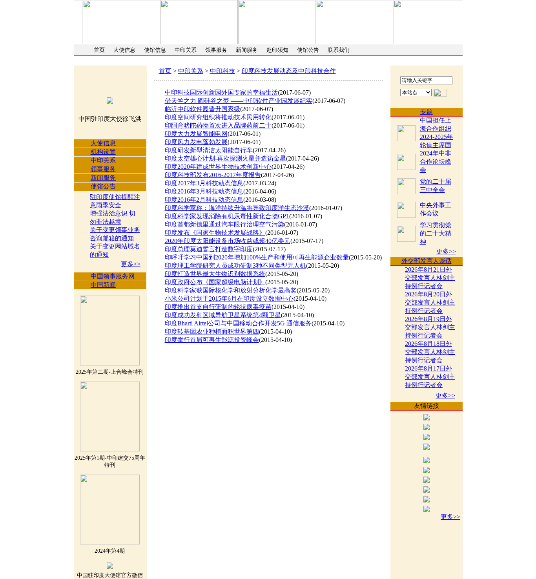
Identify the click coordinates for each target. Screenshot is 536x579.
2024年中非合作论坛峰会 (435, 161)
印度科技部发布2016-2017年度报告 (213, 175)
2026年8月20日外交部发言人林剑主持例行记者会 (430, 302)
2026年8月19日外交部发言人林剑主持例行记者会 (430, 327)
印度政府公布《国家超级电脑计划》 (215, 282)
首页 (99, 50)
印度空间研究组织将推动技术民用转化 (218, 117)
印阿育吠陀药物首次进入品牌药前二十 (218, 125)
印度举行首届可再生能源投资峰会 (212, 339)
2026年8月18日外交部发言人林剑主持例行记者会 (430, 351)
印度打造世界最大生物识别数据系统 (215, 273)
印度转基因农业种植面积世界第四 (212, 331)
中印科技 (222, 71)
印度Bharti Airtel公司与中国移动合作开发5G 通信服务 (238, 323)
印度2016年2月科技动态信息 (204, 199)
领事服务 (216, 50)
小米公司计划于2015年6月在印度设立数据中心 (229, 298)
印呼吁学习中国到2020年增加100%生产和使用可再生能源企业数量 (257, 257)
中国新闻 (103, 284)
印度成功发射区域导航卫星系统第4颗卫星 (223, 315)
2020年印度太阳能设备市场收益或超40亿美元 (227, 240)
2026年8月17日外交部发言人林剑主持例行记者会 (430, 376)
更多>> (130, 264)
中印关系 (186, 50)
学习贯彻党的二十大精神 (435, 233)
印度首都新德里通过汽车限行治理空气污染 (224, 224)
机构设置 (103, 151)
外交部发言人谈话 (426, 261)
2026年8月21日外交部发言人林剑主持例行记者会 (430, 277)
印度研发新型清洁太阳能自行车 (209, 150)
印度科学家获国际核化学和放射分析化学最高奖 (231, 290)
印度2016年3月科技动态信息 (204, 191)
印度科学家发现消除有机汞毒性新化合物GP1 (227, 216)
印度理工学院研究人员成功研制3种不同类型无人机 (235, 265)
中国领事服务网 (113, 276)
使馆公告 (308, 50)
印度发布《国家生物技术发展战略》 (215, 232)
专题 (426, 111)
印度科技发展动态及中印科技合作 (289, 71)
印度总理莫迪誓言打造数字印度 (209, 249)
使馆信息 (155, 50)
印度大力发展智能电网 (196, 133)
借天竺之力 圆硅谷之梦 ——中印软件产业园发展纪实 (238, 100)
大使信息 (124, 50)
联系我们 (339, 50)
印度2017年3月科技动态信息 (204, 183)
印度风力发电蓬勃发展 (196, 142)
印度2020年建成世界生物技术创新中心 (218, 166)
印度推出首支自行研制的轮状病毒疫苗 (218, 306)
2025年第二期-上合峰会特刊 (110, 372)
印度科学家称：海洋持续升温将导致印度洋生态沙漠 (237, 208)
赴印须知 (277, 50)
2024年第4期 (110, 551)
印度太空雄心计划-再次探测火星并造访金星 (225, 158)
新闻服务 (247, 50)
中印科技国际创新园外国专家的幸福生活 (221, 92)
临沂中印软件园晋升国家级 (202, 109)
